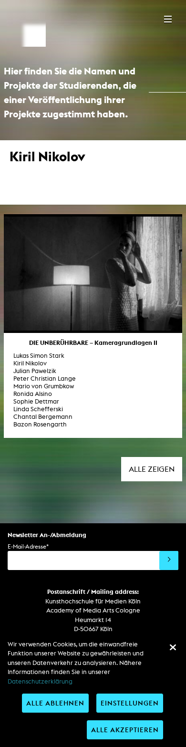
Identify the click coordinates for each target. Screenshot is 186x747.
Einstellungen (130, 703)
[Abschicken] (168, 560)
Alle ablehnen (55, 703)
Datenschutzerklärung (40, 681)
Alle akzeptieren (125, 730)
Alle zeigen (152, 469)
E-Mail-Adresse (28, 546)
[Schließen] (172, 647)
